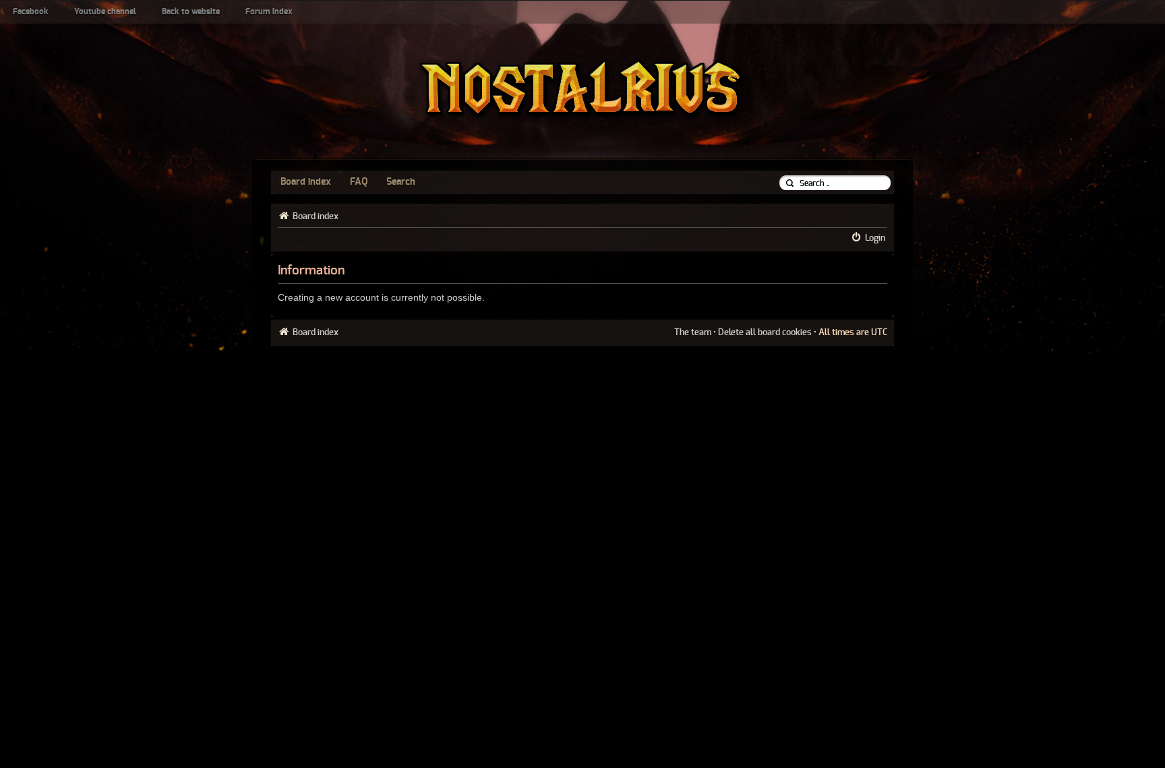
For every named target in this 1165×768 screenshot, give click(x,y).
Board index (305, 182)
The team (692, 332)
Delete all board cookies (765, 332)
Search (400, 182)
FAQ (358, 182)
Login (875, 238)
